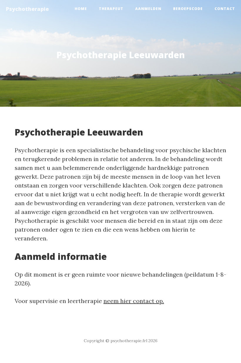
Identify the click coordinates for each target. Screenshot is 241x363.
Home (81, 8)
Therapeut (111, 8)
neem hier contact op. (133, 301)
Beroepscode (188, 8)
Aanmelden (148, 8)
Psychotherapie (27, 8)
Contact (225, 8)
